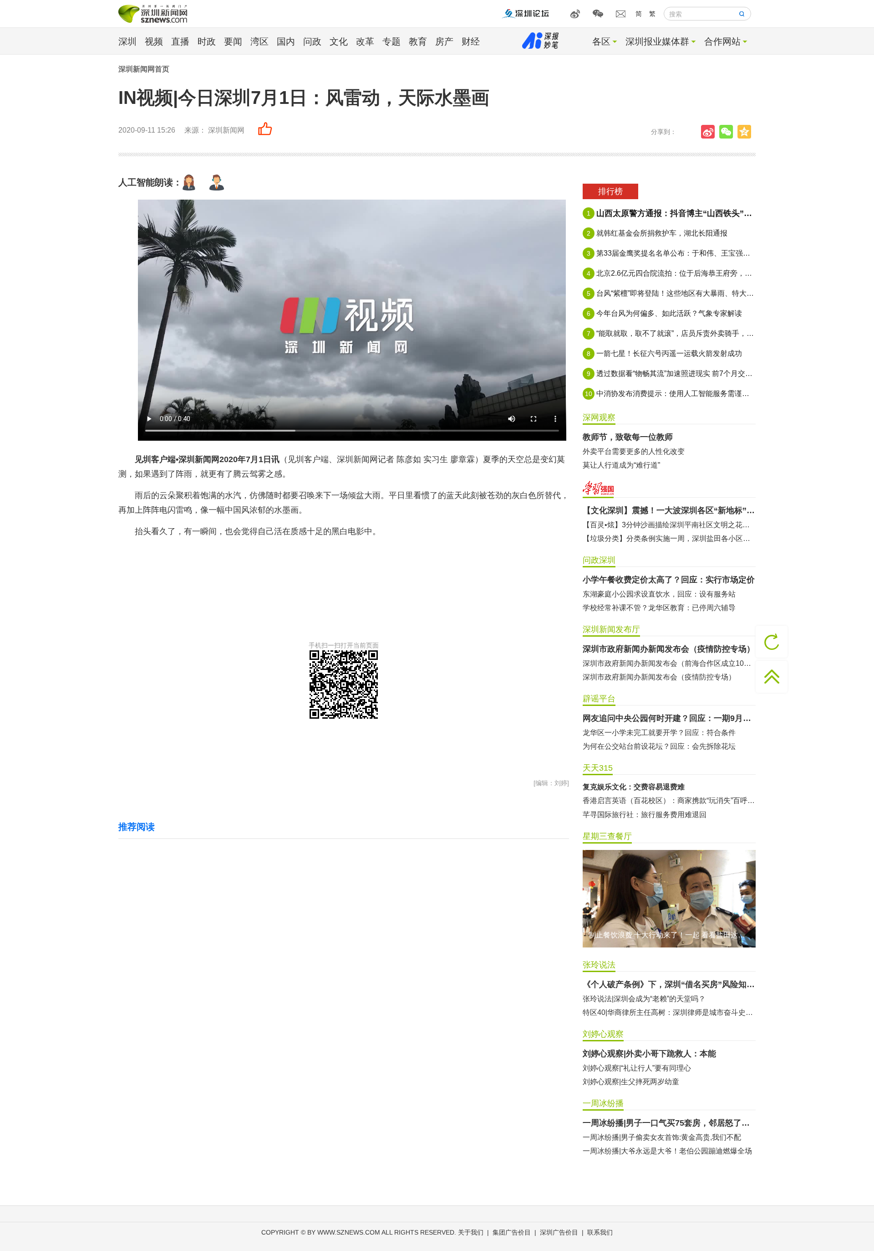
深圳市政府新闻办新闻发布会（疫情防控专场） (669, 649)
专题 (391, 41)
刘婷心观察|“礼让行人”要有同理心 (637, 1068)
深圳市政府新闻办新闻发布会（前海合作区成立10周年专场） (669, 663)
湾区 (259, 41)
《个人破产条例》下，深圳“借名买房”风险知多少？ (669, 984)
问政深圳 (599, 560)
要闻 (233, 41)
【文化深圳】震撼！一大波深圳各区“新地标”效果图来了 (669, 510)
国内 (286, 41)
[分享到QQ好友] (746, 132)
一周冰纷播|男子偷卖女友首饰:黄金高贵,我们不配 (662, 1137)
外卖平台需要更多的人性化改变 (634, 451)
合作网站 (722, 41)
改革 (365, 41)
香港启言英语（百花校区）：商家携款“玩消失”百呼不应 (669, 800)
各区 (601, 41)
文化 (339, 41)
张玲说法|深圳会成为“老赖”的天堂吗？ (644, 999)
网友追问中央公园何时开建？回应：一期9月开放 (669, 718)
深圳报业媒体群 (657, 41)
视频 (154, 41)
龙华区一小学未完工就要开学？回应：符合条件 (659, 732)
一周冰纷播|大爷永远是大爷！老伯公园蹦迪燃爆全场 (667, 1151)
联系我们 (600, 1232)
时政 (207, 41)
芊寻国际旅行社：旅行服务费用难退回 (644, 815)
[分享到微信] (728, 132)
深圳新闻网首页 (143, 69)
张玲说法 (599, 964)
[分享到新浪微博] (710, 132)
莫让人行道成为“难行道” (621, 465)
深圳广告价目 (559, 1232)
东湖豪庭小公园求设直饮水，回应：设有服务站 (659, 594)
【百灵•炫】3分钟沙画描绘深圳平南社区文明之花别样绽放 (669, 525)
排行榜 (610, 191)
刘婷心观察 (603, 1034)
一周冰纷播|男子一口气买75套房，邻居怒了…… (669, 1122)
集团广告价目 (512, 1232)
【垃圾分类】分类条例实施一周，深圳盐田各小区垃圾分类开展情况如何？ (669, 538)
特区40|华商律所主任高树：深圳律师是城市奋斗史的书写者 (669, 1012)
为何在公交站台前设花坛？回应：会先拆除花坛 (659, 746)
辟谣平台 (599, 698)
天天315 (598, 767)
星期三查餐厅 (607, 836)
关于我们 (470, 1232)
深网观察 (599, 417)
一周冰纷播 (603, 1103)
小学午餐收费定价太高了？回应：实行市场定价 (669, 579)
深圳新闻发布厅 (611, 629)
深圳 (127, 41)
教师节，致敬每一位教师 (628, 437)
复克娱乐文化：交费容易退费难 (634, 787)
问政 (312, 41)
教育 (418, 41)
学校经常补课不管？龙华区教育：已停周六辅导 (659, 608)
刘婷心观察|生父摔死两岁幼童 (631, 1082)
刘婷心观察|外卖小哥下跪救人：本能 (649, 1053)
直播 (180, 41)
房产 (444, 41)
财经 (471, 41)
